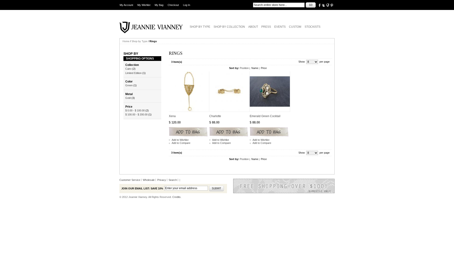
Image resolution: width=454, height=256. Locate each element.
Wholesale (149, 179)
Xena (172, 116)
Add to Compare (181, 143)
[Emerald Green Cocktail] (270, 91)
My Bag (159, 5)
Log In (186, 5)
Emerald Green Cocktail (265, 116)
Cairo (128, 68)
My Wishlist (143, 5)
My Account (126, 5)
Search (173, 179)
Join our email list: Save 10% (142, 188)
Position (244, 68)
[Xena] (189, 91)
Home (125, 41)
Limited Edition (133, 73)
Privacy (161, 179)
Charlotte (215, 116)
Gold (128, 97)
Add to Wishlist (180, 139)
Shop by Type (139, 41)
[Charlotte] (229, 91)
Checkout (173, 5)
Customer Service (129, 179)
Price (264, 68)
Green (129, 85)
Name (254, 68)
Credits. (176, 197)
